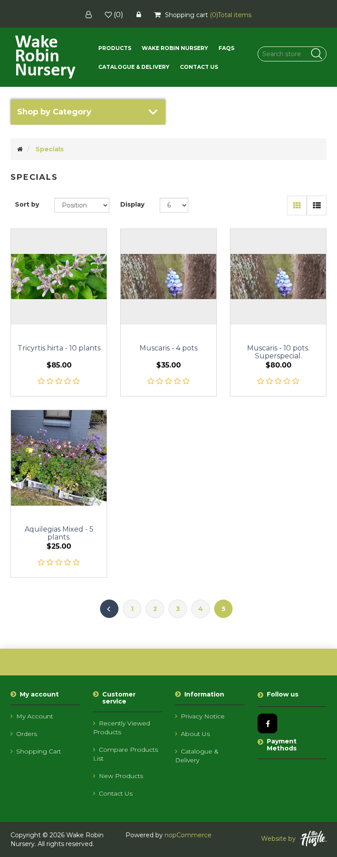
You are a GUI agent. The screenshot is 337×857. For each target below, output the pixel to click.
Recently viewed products (121, 727)
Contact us (199, 67)
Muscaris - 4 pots (168, 348)
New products (121, 776)
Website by (278, 839)
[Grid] (297, 205)
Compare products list (125, 754)
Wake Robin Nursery (175, 48)
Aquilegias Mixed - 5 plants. (59, 533)
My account (34, 716)
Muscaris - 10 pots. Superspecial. (278, 352)
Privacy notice (203, 716)
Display (132, 204)
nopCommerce (188, 835)
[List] (316, 205)
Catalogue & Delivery (133, 67)
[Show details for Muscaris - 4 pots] (168, 277)
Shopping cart (38, 751)
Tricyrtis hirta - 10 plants (59, 348)
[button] (114, 48)
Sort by (27, 204)
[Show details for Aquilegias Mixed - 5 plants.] (59, 458)
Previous (109, 609)
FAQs (226, 48)
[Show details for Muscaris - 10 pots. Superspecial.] (278, 277)
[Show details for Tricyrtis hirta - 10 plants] (59, 277)
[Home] (20, 149)
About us (195, 734)
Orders (26, 734)
